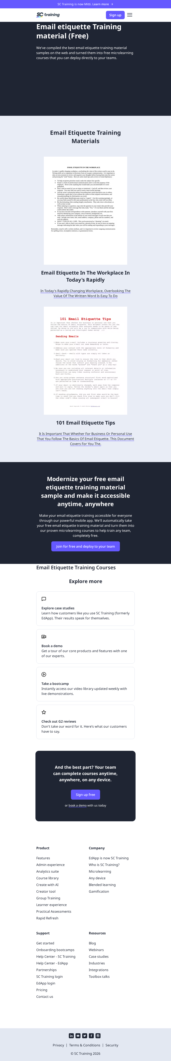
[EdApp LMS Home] (48, 15)
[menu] (130, 15)
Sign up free (85, 794)
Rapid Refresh (47, 918)
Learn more (100, 4)
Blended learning (102, 884)
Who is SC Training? (104, 864)
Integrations (98, 970)
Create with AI (47, 884)
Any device (97, 878)
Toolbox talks (99, 976)
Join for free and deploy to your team (85, 546)
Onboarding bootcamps (55, 950)
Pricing (41, 990)
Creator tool (45, 891)
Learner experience (51, 904)
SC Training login (49, 976)
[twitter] (84, 1036)
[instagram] (98, 1036)
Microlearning (100, 871)
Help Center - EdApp (52, 963)
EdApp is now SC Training (109, 858)
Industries (97, 963)
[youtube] (77, 1036)
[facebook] (91, 1036)
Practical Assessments (53, 911)
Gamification (99, 891)
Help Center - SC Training (55, 956)
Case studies (99, 956)
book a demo (78, 805)
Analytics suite (47, 871)
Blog (92, 943)
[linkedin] (71, 1036)
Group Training (48, 898)
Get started (45, 943)
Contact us (44, 996)
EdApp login (45, 983)
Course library (47, 878)
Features (43, 858)
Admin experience (50, 864)
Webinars (96, 950)
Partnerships (46, 970)
